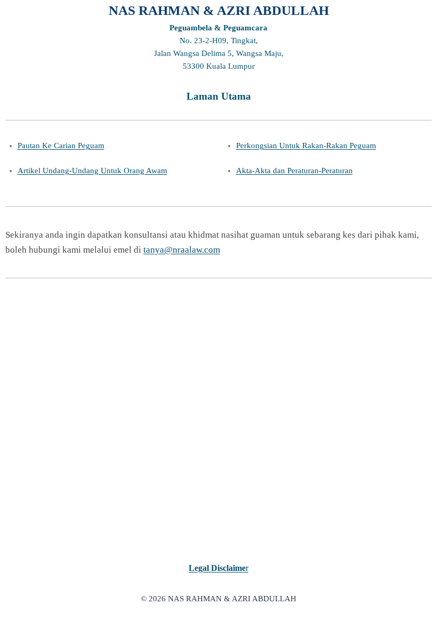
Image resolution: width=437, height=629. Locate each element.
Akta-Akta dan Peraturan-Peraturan (294, 170)
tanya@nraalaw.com (181, 250)
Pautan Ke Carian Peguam (61, 145)
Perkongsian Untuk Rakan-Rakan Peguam (306, 145)
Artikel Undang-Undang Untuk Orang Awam (92, 170)
